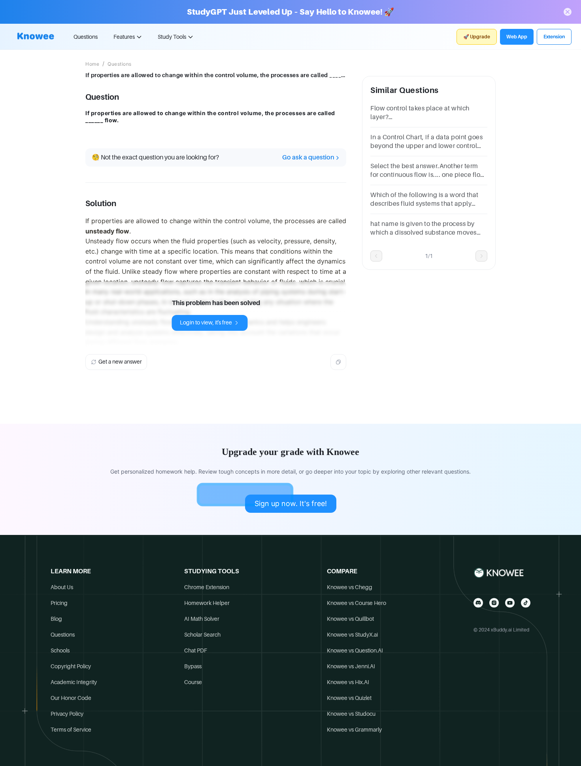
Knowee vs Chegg (349, 587)
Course (193, 682)
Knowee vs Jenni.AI (351, 666)
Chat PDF (195, 650)
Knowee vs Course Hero (356, 603)
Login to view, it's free (206, 322)
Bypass (193, 666)
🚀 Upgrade (476, 37)
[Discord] (478, 603)
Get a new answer (120, 361)
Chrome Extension (206, 587)
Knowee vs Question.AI (355, 650)
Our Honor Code (71, 698)
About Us (62, 587)
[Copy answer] (338, 362)
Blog (56, 619)
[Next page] (481, 256)
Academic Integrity (74, 682)
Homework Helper (207, 603)
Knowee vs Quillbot (350, 619)
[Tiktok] (525, 603)
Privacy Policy (67, 714)
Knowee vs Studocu (351, 714)
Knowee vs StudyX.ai (352, 634)
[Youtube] (510, 603)
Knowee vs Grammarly (354, 729)
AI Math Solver (201, 619)
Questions (86, 37)
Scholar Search (202, 634)
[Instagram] (494, 603)
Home (92, 64)
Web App (516, 37)
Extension (554, 37)
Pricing (59, 603)
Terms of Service (71, 729)
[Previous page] (376, 256)
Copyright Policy (71, 666)
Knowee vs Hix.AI (348, 682)
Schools (60, 650)
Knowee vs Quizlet (349, 698)
